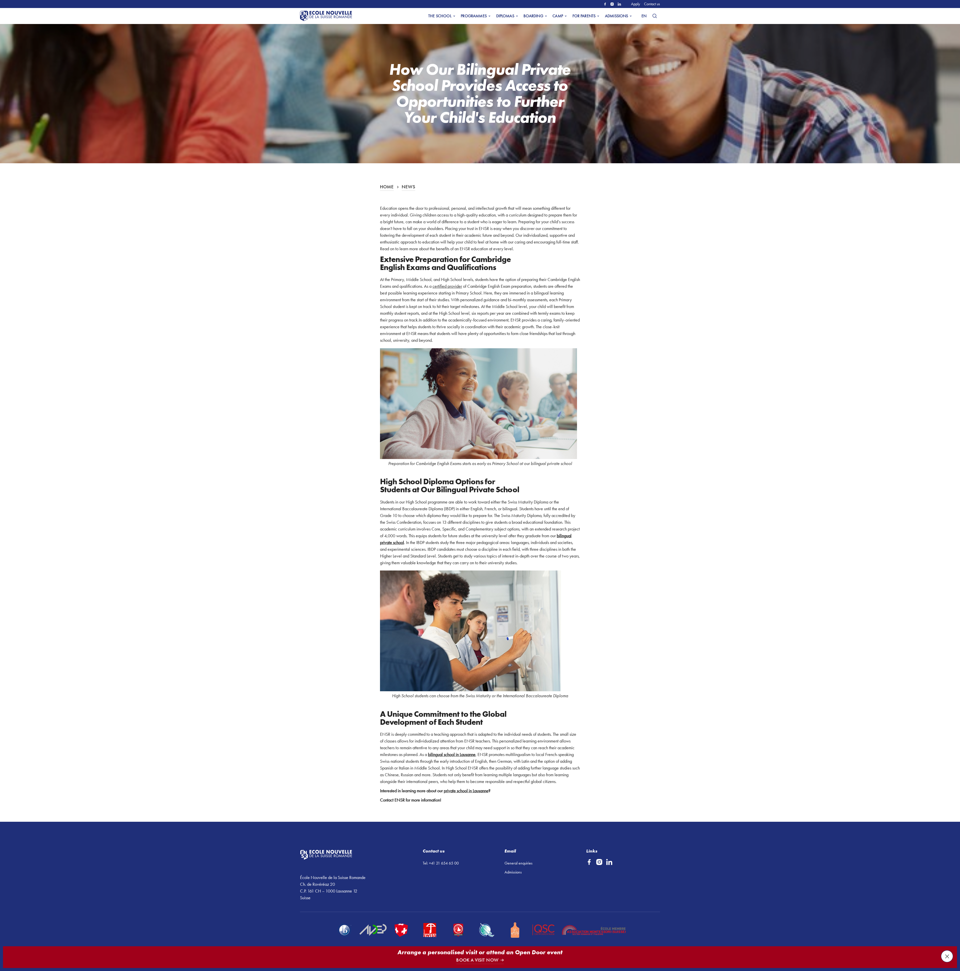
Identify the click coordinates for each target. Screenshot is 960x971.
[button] (441, 16)
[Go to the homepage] (340, 855)
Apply (635, 4)
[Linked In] (619, 4)
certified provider (447, 286)
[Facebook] (605, 4)
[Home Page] (327, 16)
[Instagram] (612, 4)
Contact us (652, 4)
